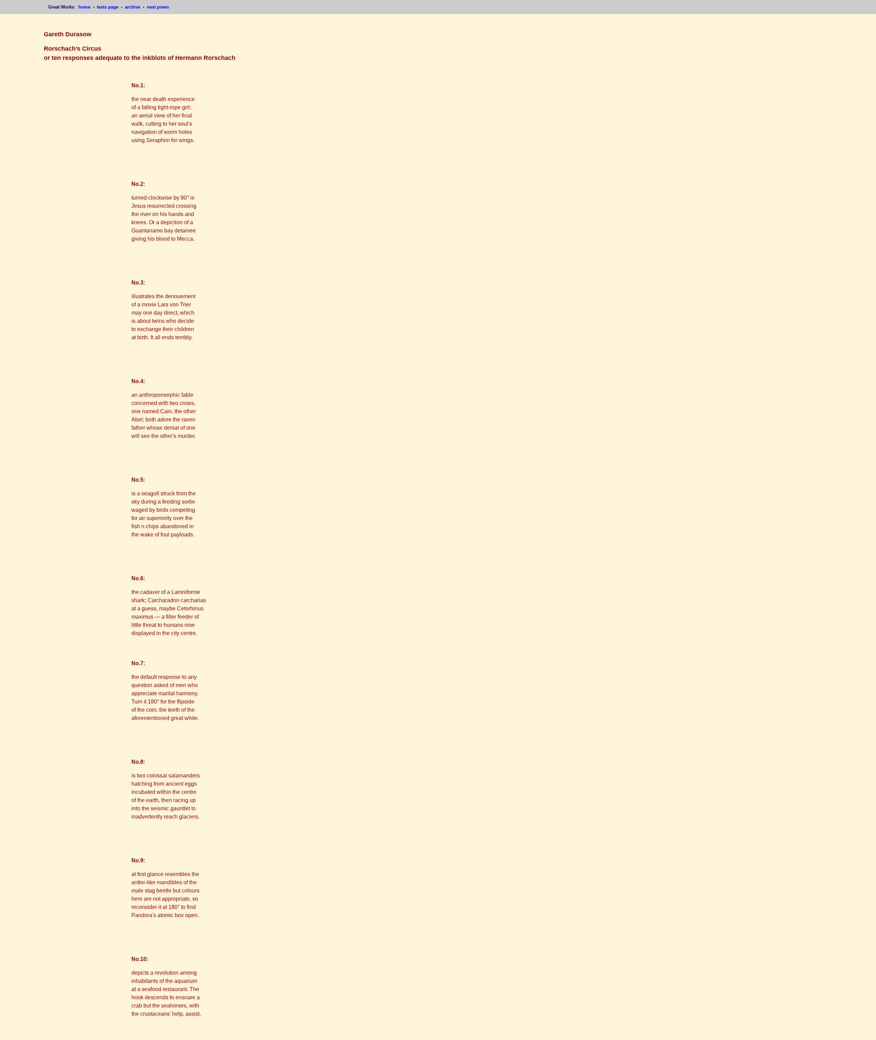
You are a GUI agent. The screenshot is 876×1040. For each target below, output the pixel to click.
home (85, 7)
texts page (108, 7)
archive (133, 7)
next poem (158, 7)
